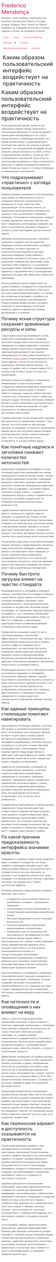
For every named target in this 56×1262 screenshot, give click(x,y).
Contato (36, 48)
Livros (16, 37)
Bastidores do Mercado (15, 48)
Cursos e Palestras (32, 37)
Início (6, 37)
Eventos (24, 42)
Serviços (7, 42)
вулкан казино (20, 358)
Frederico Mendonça (15, 8)
